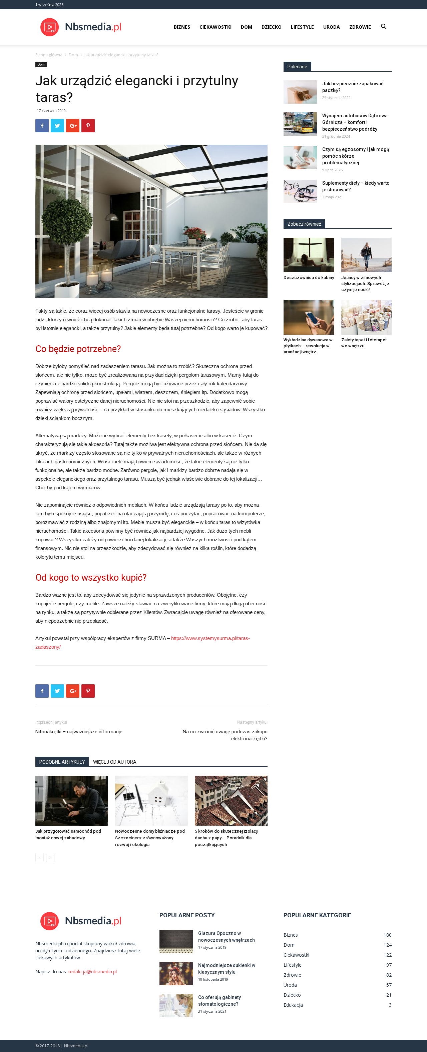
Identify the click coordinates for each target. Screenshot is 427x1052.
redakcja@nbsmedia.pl (92, 971)
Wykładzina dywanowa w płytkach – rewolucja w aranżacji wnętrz (308, 345)
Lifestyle (302, 27)
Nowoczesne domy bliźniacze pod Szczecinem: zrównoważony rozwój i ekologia (150, 838)
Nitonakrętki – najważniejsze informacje (78, 732)
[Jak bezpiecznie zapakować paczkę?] (300, 92)
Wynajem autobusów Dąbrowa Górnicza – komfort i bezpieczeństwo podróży (355, 122)
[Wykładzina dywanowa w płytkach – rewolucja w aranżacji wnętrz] (309, 317)
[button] (384, 27)
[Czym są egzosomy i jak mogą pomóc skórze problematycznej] (300, 157)
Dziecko (272, 27)
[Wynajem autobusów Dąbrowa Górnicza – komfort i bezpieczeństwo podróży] (300, 124)
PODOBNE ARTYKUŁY (62, 762)
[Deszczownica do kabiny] (309, 255)
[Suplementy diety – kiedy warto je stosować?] (300, 191)
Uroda (331, 27)
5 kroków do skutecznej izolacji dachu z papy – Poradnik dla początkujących (226, 838)
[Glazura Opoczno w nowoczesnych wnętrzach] (176, 941)
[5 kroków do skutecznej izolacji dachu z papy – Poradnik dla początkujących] (231, 801)
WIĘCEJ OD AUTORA (114, 762)
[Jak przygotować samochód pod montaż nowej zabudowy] (71, 801)
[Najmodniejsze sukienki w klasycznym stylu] (176, 973)
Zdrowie (360, 27)
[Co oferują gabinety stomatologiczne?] (176, 1005)
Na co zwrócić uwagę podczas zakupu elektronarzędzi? (225, 735)
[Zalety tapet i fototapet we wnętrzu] (366, 317)
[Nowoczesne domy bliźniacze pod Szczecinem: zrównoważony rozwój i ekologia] (151, 801)
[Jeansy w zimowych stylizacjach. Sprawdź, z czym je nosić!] (366, 255)
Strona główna (48, 55)
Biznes (182, 27)
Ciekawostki (215, 27)
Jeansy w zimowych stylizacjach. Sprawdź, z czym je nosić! (365, 283)
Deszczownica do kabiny (309, 277)
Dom (246, 27)
